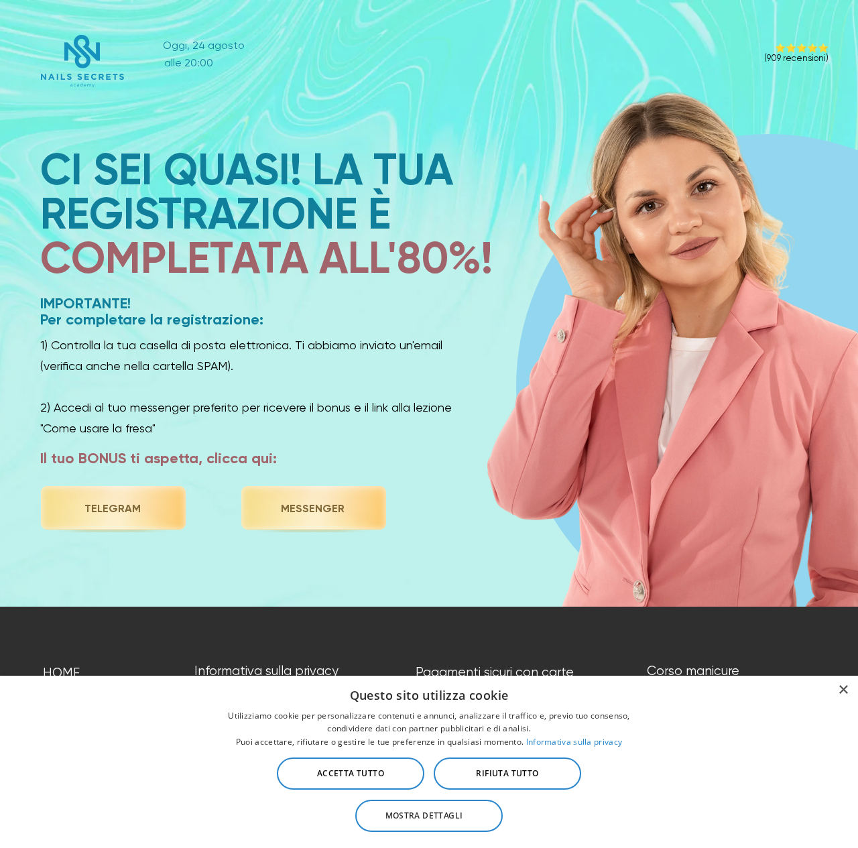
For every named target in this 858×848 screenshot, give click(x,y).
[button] (429, 816)
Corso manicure (693, 671)
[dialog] (429, 762)
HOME (61, 673)
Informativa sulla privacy (266, 671)
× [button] (843, 690)
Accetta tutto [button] (350, 773)
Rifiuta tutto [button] (507, 773)
